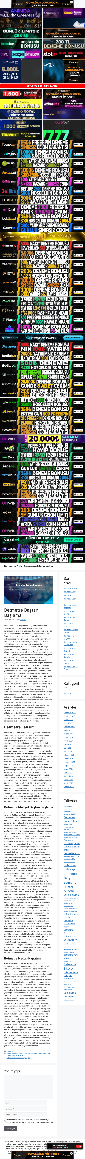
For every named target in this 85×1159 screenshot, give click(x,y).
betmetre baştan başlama (15, 1053)
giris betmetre (71, 972)
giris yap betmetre (68, 977)
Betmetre (10, 1051)
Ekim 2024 (68, 748)
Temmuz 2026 (70, 713)
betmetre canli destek (69, 828)
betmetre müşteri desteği (70, 911)
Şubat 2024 (68, 776)
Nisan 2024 (68, 769)
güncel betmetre (68, 984)
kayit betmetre (69, 987)
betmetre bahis (69, 814)
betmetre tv (69, 936)
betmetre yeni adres (71, 956)
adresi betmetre (68, 806)
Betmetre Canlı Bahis (72, 835)
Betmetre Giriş (70, 592)
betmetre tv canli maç (71, 941)
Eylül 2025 (68, 723)
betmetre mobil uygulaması (71, 908)
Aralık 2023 (68, 783)
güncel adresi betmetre (70, 982)
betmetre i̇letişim (31, 1053)
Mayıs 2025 (68, 730)
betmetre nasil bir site (71, 916)
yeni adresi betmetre (70, 994)
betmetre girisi (69, 859)
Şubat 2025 (68, 734)
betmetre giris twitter (69, 862)
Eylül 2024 (68, 751)
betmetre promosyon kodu (69, 923)
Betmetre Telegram (68, 931)
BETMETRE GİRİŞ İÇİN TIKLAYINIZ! (42, 86)
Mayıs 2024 (68, 766)
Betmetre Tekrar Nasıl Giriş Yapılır (18, 1058)
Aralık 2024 (68, 741)
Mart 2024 (68, 773)
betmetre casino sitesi (72, 848)
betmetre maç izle (68, 906)
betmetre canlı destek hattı (71, 837)
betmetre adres (68, 809)
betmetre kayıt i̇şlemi (69, 900)
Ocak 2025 (68, 737)
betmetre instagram (71, 898)
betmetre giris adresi (72, 856)
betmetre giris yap (70, 867)
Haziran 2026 (69, 716)
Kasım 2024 (69, 744)
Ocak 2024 (68, 780)
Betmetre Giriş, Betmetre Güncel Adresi (29, 566)
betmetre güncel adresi (72, 892)
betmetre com (72, 853)
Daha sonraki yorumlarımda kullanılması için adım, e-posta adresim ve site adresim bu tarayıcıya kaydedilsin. (29, 1121)
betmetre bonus (68, 824)
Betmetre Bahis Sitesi (70, 819)
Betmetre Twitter (70, 949)
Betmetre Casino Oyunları (72, 842)
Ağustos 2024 (69, 755)
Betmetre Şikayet (70, 966)
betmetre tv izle (68, 947)
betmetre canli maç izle (70, 832)
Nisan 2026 (68, 720)
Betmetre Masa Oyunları (15, 1055)
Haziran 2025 (69, 727)
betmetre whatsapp (69, 952)
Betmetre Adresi (70, 588)
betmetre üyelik (68, 961)
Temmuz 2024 (70, 758)
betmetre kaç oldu (44, 1053)
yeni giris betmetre (69, 1000)
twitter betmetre (68, 989)
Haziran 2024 (69, 762)
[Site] (42, 144)
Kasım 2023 (69, 787)
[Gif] (42, 236)
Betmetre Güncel (70, 885)
